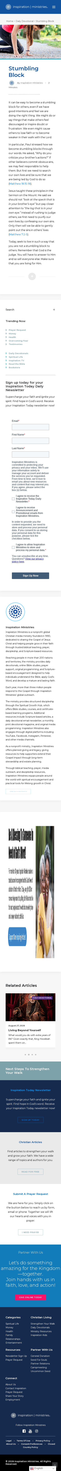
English (38, 1468)
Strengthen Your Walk (43, 1323)
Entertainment (14, 1342)
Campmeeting (39, 1367)
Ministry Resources (41, 1331)
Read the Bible (17, 364)
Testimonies (16, 344)
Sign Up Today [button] (30, 1120)
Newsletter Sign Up (16, 1356)
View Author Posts (18, 791)
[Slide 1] (25, 1054)
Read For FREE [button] (30, 1172)
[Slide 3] (32, 1054)
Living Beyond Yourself (24, 1030)
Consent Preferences (31, 1444)
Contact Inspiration (15, 1388)
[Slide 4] (35, 1054)
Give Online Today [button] (30, 1297)
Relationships (13, 1339)
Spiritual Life (16, 357)
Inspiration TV (16, 360)
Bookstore (14, 367)
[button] (54, 7)
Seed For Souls (39, 1359)
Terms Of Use (23, 1441)
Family (9, 1335)
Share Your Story (14, 1396)
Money (12, 333)
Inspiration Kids (39, 1335)
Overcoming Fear (18, 340)
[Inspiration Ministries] (27, 7)
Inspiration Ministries (31, 82)
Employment (12, 1399)
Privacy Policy (43, 1441)
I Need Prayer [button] (30, 1232)
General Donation (40, 1356)
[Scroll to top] (55, 1464)
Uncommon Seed (40, 1371)
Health (12, 337)
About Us (10, 1384)
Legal (9, 1441)
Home (9, 21)
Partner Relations (40, 1363)
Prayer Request (17, 330)
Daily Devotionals (18, 353)
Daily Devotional (24, 21)
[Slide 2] (28, 1054)
